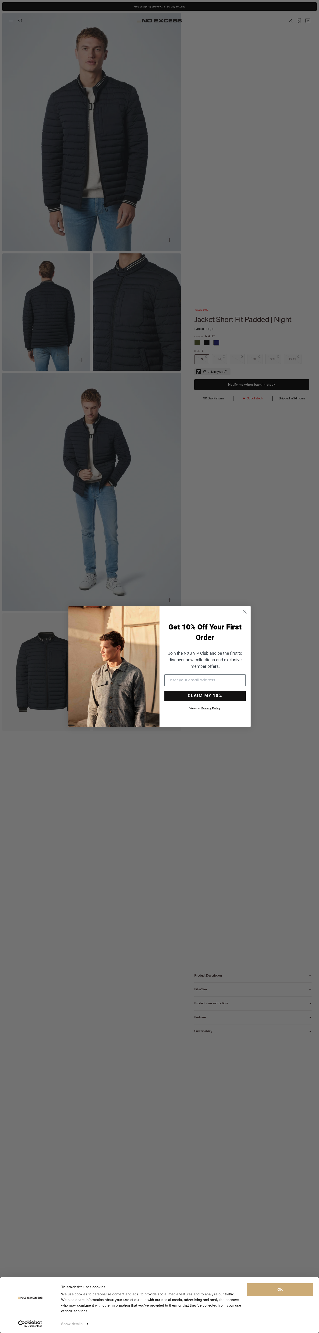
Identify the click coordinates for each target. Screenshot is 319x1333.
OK (280, 1289)
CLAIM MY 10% (205, 696)
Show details (71, 1324)
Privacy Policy (210, 708)
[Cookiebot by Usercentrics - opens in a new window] (30, 1323)
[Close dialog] (245, 612)
